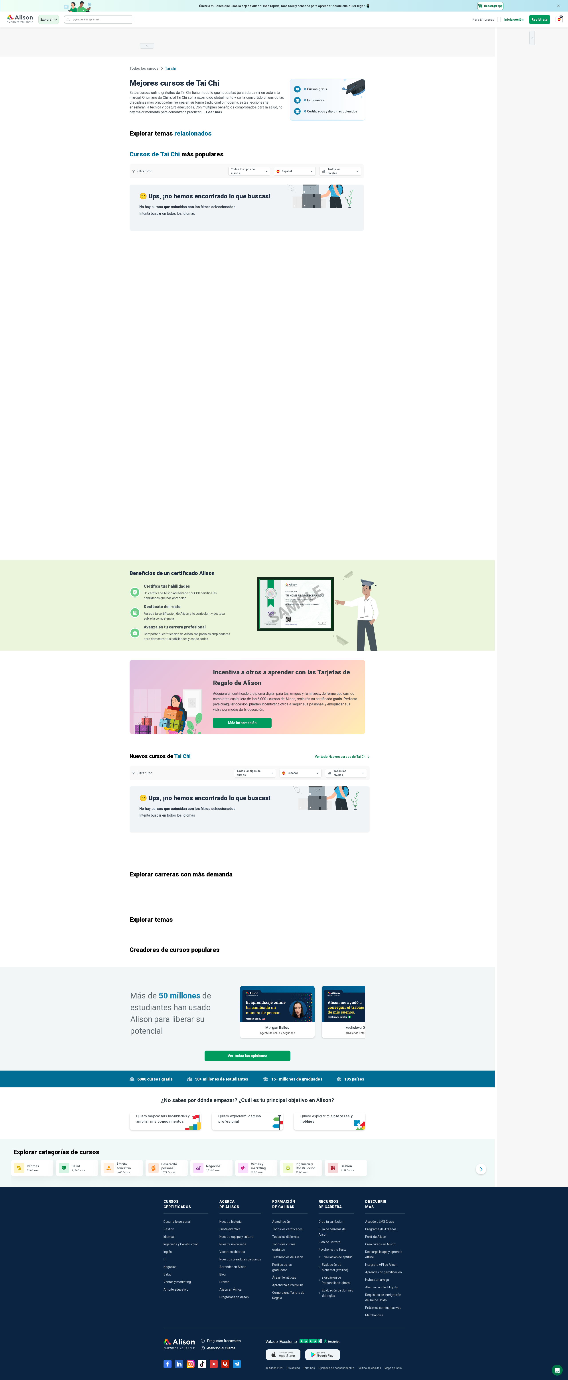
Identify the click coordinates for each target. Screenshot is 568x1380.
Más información (242, 723)
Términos (309, 1368)
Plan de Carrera (329, 1242)
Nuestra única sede (232, 1244)
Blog (222, 1274)
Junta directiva (229, 1229)
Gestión (169, 1229)
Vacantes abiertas (232, 1252)
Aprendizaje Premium (287, 1285)
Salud (168, 1274)
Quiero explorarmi (239, 1119)
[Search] (68, 20)
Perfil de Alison (375, 1236)
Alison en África (230, 1289)
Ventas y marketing (177, 1282)
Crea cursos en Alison (380, 1244)
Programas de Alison (234, 1297)
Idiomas (169, 1236)
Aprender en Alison (232, 1267)
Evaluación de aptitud (338, 1257)
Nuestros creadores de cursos (240, 1259)
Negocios (170, 1267)
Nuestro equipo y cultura (236, 1236)
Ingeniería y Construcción (181, 1244)
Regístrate (540, 19)
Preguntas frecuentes (224, 1341)
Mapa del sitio (393, 1368)
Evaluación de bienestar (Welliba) (335, 1267)
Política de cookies (369, 1368)
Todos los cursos (144, 68)
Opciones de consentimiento (336, 1368)
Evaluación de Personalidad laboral (336, 1280)
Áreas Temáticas (284, 1277)
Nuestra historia (230, 1221)
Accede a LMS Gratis (379, 1221)
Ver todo (340, 756)
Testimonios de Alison (287, 1257)
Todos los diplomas (285, 1236)
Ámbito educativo (176, 1289)
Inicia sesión (514, 19)
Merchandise (374, 1315)
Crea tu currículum (331, 1221)
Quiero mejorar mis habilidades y (163, 1119)
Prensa (224, 1282)
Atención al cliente (221, 1348)
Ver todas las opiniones (247, 1056)
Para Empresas (483, 19)
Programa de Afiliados (380, 1229)
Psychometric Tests (332, 1249)
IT (165, 1259)
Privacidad (293, 1368)
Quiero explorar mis (326, 1119)
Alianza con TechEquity (381, 1287)
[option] (277, 1012)
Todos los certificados (287, 1229)
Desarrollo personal (177, 1221)
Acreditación (281, 1221)
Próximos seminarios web (383, 1307)
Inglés (168, 1252)
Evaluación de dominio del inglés (337, 1293)
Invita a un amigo (377, 1280)
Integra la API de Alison (381, 1264)
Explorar (46, 19)
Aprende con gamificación (383, 1272)
